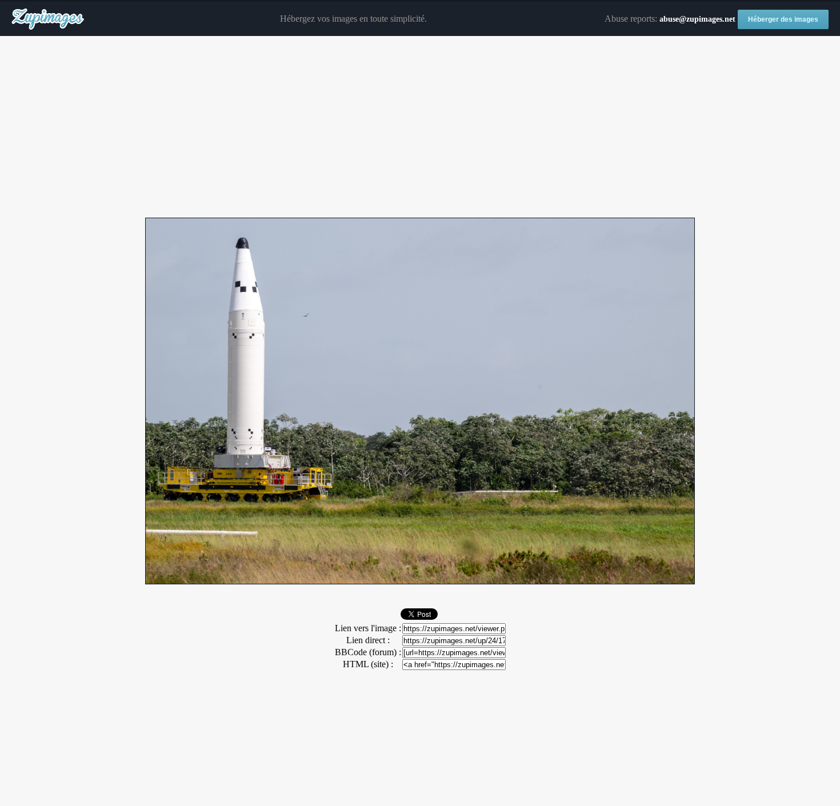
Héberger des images (783, 19)
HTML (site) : (368, 664)
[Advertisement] (420, 127)
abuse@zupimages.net (697, 19)
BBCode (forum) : (368, 652)
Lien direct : (368, 640)
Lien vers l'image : (368, 628)
